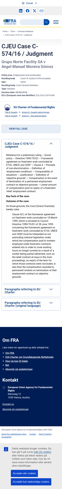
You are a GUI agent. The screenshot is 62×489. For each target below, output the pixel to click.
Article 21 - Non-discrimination (34, 116)
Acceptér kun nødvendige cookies (31, 481)
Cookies (32, 434)
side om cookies (42, 452)
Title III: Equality (11, 112)
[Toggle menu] (56, 22)
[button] (20, 10)
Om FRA (9, 353)
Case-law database (25, 31)
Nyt (7, 365)
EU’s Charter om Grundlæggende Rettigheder (29, 357)
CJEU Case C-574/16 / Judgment (18, 35)
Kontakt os (8, 404)
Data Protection (45, 434)
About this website (9, 434)
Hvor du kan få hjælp (16, 361)
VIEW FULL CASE (18, 128)
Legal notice (21, 434)
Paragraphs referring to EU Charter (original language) (23, 304)
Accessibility (7, 437)
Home (5, 31)
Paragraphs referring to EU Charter (22, 290)
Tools (12, 31)
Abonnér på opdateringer (19, 369)
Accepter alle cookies (24, 473)
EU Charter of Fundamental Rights (34, 107)
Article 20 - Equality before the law (35, 112)
